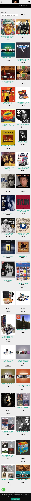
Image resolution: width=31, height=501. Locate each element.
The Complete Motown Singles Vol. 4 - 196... (23, 234)
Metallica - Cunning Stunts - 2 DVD (23, 142)
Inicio (2, 9)
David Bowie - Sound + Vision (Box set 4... (23, 432)
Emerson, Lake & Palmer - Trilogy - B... (8, 168)
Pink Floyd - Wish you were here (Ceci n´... (23, 330)
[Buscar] (13, 5)
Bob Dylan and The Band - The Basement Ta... (8, 234)
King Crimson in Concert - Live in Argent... (8, 37)
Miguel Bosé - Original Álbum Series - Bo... (8, 384)
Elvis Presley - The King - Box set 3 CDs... (8, 280)
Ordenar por (3, 12)
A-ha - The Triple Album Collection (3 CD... (8, 456)
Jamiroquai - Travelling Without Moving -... (8, 255)
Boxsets (11, 9)
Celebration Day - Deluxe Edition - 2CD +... (23, 103)
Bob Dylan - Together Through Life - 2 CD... (23, 168)
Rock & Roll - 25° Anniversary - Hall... (8, 103)
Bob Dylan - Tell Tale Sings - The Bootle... (8, 212)
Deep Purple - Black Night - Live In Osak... (8, 146)
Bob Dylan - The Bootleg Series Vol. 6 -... (23, 189)
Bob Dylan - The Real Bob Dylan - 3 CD (8, 189)
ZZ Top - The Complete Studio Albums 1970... (23, 81)
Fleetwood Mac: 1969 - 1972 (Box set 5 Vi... (8, 306)
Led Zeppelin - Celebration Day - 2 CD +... (8, 125)
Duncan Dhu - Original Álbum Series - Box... (8, 58)
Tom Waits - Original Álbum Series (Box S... (23, 480)
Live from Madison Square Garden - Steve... (8, 337)
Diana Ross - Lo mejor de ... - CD (23, 125)
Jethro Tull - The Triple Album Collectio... (23, 408)
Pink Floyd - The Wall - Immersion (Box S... (8, 361)
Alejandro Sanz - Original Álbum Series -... (23, 384)
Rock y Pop (16, 9)
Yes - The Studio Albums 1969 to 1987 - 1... (23, 456)
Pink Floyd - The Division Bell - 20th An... (23, 306)
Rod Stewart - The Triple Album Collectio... (8, 480)
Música (6, 9)
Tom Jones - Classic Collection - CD (23, 256)
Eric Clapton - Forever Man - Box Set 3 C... (8, 408)
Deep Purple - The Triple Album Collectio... (8, 432)
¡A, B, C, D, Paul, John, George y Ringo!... (23, 282)
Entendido (15, 499)
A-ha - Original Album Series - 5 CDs (8, 82)
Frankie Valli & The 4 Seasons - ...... (23, 35)
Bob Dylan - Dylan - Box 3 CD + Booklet (23, 211)
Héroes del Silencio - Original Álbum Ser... (23, 361)
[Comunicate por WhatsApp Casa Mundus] (3, 489)
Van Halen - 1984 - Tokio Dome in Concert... (23, 60)
